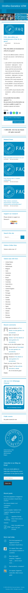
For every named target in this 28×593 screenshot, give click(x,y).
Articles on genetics (18, 122)
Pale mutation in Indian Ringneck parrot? (13, 118)
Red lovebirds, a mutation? (16, 566)
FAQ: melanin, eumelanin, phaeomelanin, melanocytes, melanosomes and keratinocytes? (13, 202)
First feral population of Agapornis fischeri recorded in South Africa (16, 543)
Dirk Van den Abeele (14, 159)
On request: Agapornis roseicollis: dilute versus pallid (16, 573)
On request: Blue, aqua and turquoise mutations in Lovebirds (16, 551)
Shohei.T (11, 337)
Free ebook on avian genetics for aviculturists (16, 330)
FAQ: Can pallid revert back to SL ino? (14, 157)
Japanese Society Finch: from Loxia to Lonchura (17, 519)
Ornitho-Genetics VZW (14, 6)
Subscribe (8, 483)
